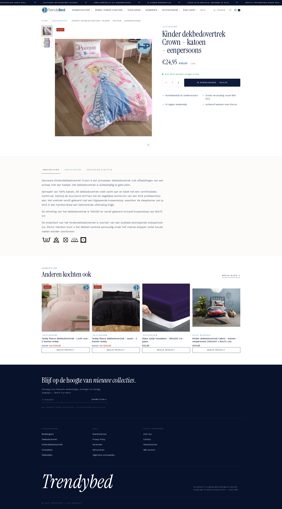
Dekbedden (151, 10)
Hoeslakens (134, 10)
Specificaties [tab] (73, 170)
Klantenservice (99, 434)
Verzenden (97, 444)
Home (45, 21)
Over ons (147, 434)
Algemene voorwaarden (104, 455)
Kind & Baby (189, 10)
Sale (202, 10)
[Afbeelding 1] (47, 31)
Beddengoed (59, 21)
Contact (147, 439)
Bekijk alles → (231, 276)
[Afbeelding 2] (47, 42)
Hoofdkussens (170, 10)
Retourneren (98, 450)
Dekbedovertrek (81, 10)
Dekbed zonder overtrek (109, 10)
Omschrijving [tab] (51, 170)
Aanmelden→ (99, 399)
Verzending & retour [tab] (99, 170)
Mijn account (149, 450)
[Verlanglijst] (230, 10)
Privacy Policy (99, 439)
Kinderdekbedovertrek (52, 444)
